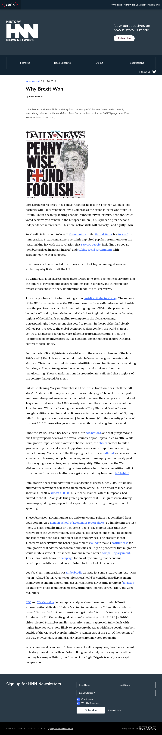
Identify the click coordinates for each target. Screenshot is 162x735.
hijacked (128, 582)
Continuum (87, 699)
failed (94, 543)
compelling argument (116, 553)
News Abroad (33, 81)
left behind (122, 473)
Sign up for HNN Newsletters (60, 728)
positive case (120, 543)
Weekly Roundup (90, 703)
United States (103, 234)
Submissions (137, 62)
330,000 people (91, 244)
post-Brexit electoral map (100, 298)
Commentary (77, 234)
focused (123, 234)
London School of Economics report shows (77, 522)
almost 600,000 (60, 493)
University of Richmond (148, 4)
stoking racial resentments (94, 249)
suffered (108, 453)
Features (25, 62)
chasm (103, 443)
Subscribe (124, 38)
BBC (28, 602)
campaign (67, 558)
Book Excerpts (62, 62)
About (99, 62)
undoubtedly (74, 572)
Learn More (114, 710)
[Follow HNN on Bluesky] (154, 71)
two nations (93, 433)
